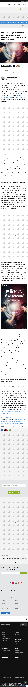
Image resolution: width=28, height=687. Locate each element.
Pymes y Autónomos (19, 661)
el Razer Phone (16, 93)
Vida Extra (16, 634)
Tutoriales (16, 597)
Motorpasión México (19, 677)
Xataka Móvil (4, 634)
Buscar (26, 619)
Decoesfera (4, 661)
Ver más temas (5, 613)
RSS (19, 583)
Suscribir (23, 573)
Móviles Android (10, 426)
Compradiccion (5, 663)
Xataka (3, 632)
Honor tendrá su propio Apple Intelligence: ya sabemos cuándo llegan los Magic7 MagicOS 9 (15, 558)
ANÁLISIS (3, 4)
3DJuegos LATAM (18, 671)
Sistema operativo (6, 600)
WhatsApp (5, 25)
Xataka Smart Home (6, 638)
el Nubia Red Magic (20, 97)
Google (16, 603)
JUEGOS (24, 4)
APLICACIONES (17, 4)
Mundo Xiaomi (5, 640)
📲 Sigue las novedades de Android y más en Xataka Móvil (14, 22)
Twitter (14, 66)
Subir (22, 624)
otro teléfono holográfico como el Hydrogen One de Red (13, 411)
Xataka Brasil (4, 673)
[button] (12, 77)
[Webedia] (24, 1)
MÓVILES (9, 4)
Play (23, 426)
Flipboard (17, 66)
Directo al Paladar (6, 650)
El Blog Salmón (17, 659)
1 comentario (6, 65)
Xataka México (5, 671)
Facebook (11, 66)
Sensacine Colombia (19, 675)
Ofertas (16, 606)
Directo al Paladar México (7, 677)
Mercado (16, 600)
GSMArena (7, 417)
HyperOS (17, 25)
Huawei (3, 603)
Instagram (16, 583)
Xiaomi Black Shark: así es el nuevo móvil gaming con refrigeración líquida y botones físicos (13, 421)
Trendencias (4, 659)
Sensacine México (18, 673)
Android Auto (5, 608)
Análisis (16, 595)
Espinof (16, 643)
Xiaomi (3, 606)
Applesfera (4, 636)
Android (11, 25)
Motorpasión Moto (18, 652)
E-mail (19, 66)
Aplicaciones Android (7, 597)
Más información (22, 685)
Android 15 (16, 608)
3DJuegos (16, 632)
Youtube (13, 583)
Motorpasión (17, 650)
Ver (14, 492)
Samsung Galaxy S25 (16, 562)
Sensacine (16, 641)
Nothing (23, 25)
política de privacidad (20, 576)
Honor (18, 426)
